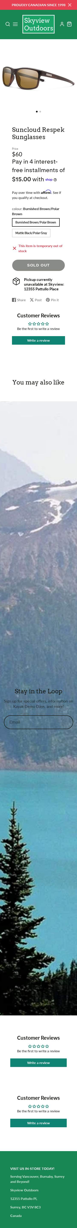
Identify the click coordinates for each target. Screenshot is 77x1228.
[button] (37, 111)
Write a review (38, 340)
